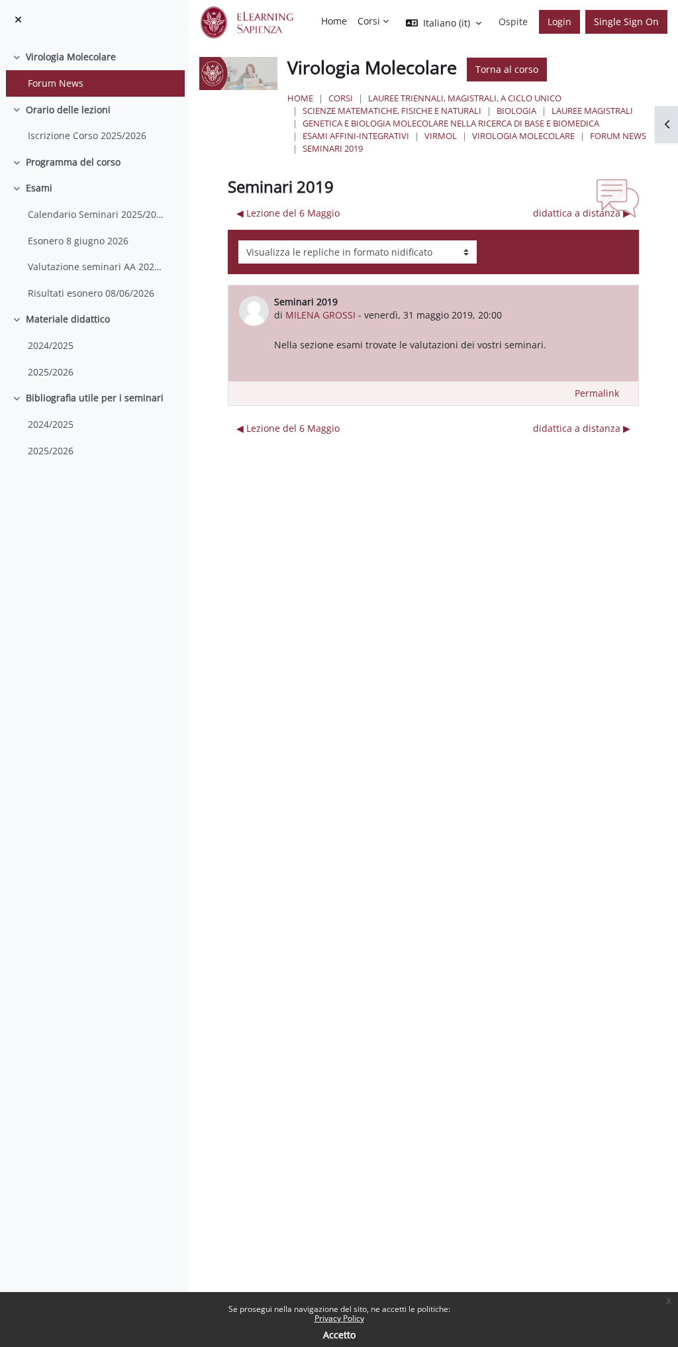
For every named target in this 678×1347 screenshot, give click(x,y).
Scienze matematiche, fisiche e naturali (392, 111)
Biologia (516, 111)
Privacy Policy (339, 1318)
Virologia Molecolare (71, 56)
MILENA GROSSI (320, 315)
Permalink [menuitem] (597, 393)
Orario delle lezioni (68, 109)
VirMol (440, 136)
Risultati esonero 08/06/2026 (91, 293)
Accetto (339, 1334)
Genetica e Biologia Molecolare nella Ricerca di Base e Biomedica (451, 123)
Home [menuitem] (334, 21)
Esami (39, 187)
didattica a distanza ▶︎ (581, 213)
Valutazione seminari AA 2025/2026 (96, 266)
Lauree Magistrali (592, 111)
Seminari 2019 (333, 148)
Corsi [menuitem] (369, 21)
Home (300, 98)
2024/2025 (50, 345)
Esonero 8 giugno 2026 (78, 240)
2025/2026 (50, 372)
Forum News (55, 83)
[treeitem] (94, 70)
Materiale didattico (68, 319)
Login (559, 21)
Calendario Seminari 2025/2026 (96, 214)
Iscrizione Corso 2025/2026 (87, 135)
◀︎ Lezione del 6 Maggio (288, 213)
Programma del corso (73, 162)
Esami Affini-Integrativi (356, 136)
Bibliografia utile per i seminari (95, 397)
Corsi (340, 98)
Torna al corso (506, 69)
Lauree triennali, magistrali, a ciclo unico (464, 98)
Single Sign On (626, 21)
